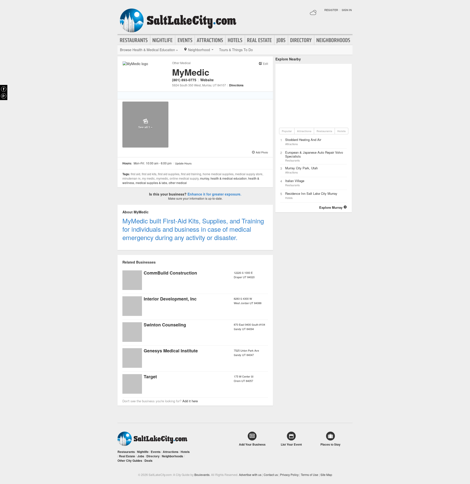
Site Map (326, 474)
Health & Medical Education (229, 178)
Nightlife (162, 40)
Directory (301, 40)
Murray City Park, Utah (301, 168)
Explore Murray (331, 207)
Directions (236, 85)
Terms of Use (309, 474)
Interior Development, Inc (170, 299)
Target (150, 376)
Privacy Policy (289, 474)
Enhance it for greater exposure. (214, 194)
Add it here (190, 401)
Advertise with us (250, 474)
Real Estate (259, 40)
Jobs (281, 40)
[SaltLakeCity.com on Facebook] (3, 89)
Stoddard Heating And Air (303, 139)
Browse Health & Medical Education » (149, 49)
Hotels (235, 40)
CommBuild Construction (170, 273)
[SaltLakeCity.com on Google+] (3, 96)
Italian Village (294, 180)
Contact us (271, 474)
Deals (148, 460)
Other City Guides (130, 460)
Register (331, 10)
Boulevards (202, 474)
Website (207, 79)
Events (185, 40)
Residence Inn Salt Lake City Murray (311, 193)
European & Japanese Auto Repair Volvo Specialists (314, 154)
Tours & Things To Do (236, 49)
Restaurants (134, 40)
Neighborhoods (333, 40)
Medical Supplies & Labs (151, 183)
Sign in (347, 10)
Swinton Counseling (165, 325)
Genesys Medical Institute (171, 350)
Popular (287, 131)
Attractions (210, 40)
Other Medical (181, 63)
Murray (204, 178)
